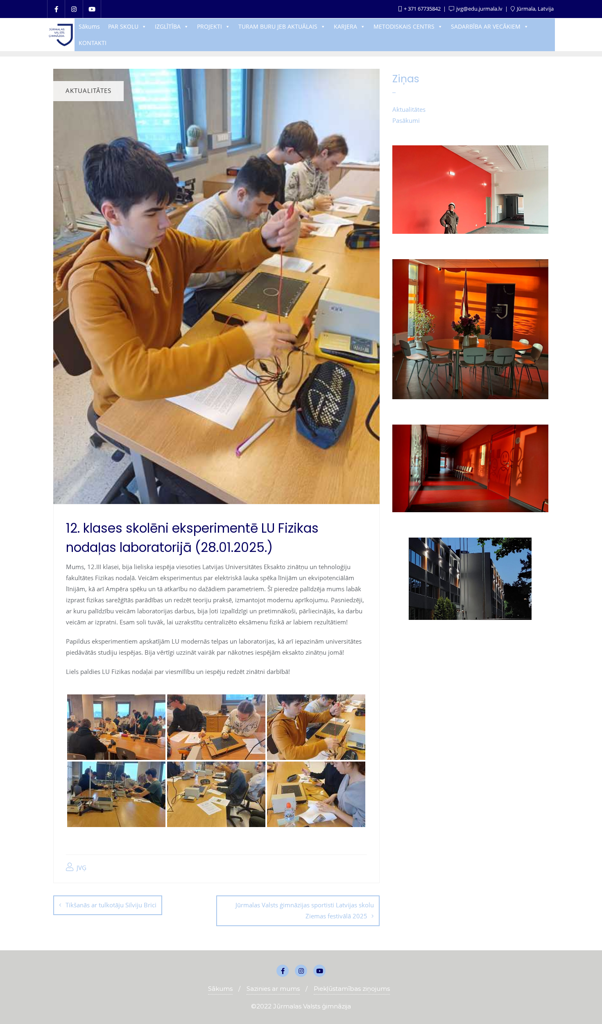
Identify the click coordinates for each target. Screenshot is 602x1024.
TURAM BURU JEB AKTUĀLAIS (277, 26)
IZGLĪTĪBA (168, 26)
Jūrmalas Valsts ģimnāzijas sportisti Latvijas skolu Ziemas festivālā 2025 (304, 910)
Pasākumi (406, 120)
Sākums (89, 26)
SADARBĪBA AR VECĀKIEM (486, 26)
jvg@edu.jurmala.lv (479, 8)
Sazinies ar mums (273, 988)
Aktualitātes (408, 109)
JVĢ (80, 868)
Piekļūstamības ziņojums (352, 988)
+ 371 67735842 (422, 8)
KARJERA (345, 26)
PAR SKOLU (123, 26)
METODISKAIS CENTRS (404, 26)
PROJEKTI (209, 26)
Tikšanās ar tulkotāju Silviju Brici (111, 905)
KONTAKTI (92, 43)
